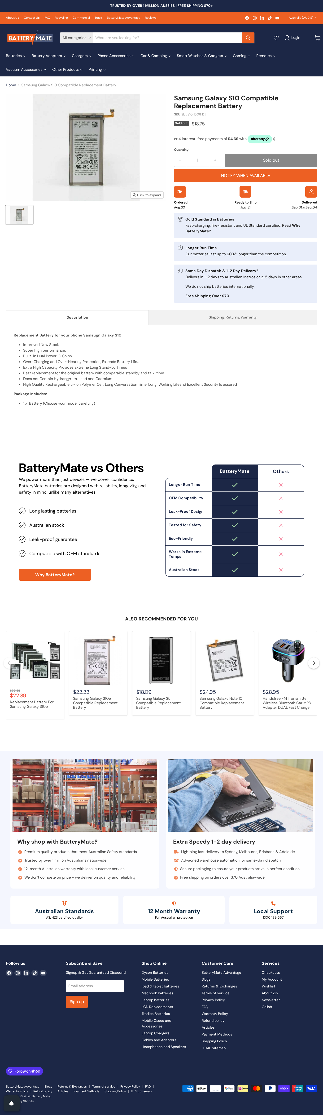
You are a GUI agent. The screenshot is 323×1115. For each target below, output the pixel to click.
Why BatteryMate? (55, 575)
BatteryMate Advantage (123, 18)
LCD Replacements (157, 1006)
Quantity (181, 149)
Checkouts (271, 972)
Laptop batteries (156, 1000)
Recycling (61, 18)
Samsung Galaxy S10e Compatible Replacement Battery (95, 703)
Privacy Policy (213, 1000)
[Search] (248, 37)
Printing (96, 69)
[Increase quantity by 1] (215, 160)
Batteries (14, 55)
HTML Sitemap (214, 1048)
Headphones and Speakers (164, 1046)
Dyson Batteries (155, 972)
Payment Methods (217, 1034)
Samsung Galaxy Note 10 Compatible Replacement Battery (222, 703)
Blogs (206, 979)
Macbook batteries (157, 993)
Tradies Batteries (156, 1013)
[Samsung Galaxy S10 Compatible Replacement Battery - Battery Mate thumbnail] (19, 214)
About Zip (270, 993)
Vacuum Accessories (24, 69)
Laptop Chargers (156, 1033)
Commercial (81, 18)
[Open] (12, 1103)
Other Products (66, 69)
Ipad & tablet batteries (160, 986)
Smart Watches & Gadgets (200, 55)
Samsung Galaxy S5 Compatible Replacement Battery (158, 703)
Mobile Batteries (155, 979)
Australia (301, 18)
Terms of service (216, 993)
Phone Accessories (114, 55)
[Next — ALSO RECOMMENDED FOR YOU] (313, 663)
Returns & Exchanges (219, 986)
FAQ (47, 18)
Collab (267, 1006)
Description (77, 317)
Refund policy (213, 1020)
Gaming (240, 55)
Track (98, 18)
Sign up (77, 1001)
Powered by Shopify (20, 1101)
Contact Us (32, 18)
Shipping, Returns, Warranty (233, 317)
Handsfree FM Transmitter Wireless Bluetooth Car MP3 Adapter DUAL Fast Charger (287, 703)
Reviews (151, 18)
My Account (272, 979)
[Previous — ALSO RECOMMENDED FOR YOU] (9, 663)
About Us (12, 18)
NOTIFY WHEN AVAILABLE (245, 175)
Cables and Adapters (159, 1040)
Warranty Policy (215, 1013)
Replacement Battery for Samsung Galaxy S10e (32, 704)
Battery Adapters (47, 55)
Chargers (80, 55)
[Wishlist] (276, 38)
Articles (208, 1027)
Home (11, 85)
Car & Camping (154, 55)
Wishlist (268, 986)
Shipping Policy (214, 1041)
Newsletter (271, 1000)
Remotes (264, 55)
